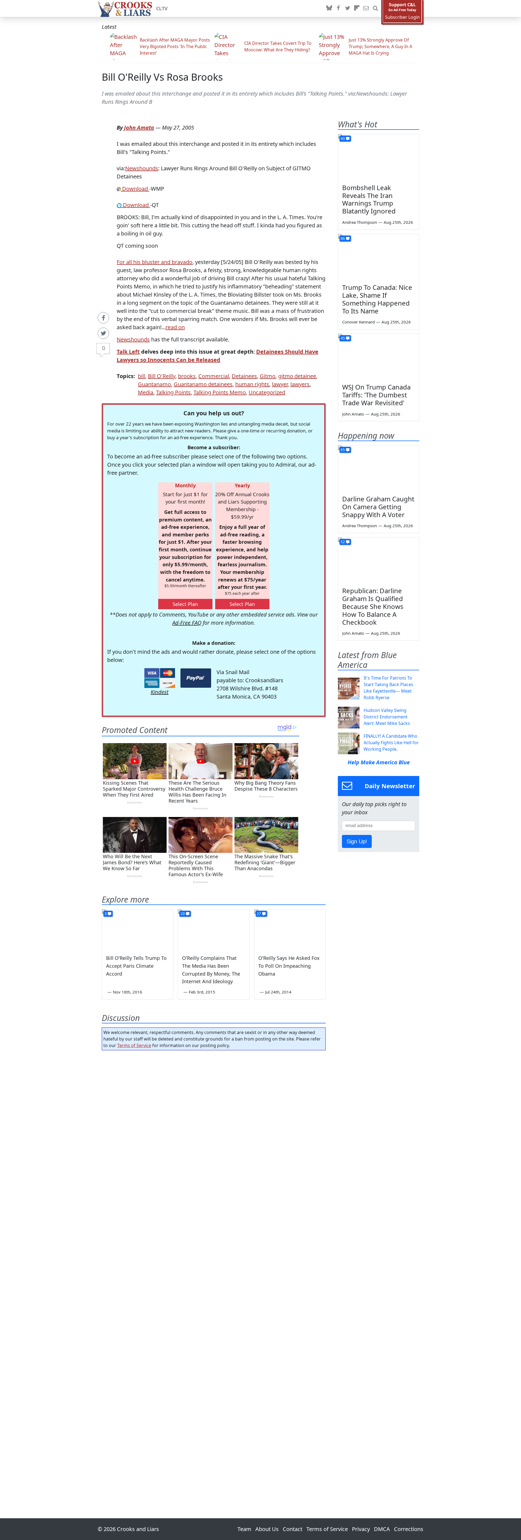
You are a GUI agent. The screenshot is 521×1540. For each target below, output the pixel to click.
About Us (267, 1529)
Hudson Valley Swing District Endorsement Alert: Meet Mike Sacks (387, 716)
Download (135, 188)
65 (343, 449)
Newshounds (141, 168)
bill (141, 376)
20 (182, 913)
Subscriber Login (402, 17)
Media (145, 392)
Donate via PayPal (195, 678)
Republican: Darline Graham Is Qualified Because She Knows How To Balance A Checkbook (373, 606)
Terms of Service (134, 1045)
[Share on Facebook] (103, 317)
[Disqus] (214, 1269)
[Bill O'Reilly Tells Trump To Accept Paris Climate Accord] (137, 929)
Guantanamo (154, 384)
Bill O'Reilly (161, 376)
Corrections (408, 1529)
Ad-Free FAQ (186, 622)
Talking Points (173, 392)
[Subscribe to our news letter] (366, 8)
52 (343, 541)
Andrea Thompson (359, 222)
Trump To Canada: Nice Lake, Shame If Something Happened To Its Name (377, 299)
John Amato (139, 127)
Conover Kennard (358, 322)
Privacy (361, 1529)
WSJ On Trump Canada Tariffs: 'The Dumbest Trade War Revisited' (376, 394)
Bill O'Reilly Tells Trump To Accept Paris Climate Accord (136, 966)
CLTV (162, 8)
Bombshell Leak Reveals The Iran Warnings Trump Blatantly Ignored (369, 199)
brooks (187, 376)
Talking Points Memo (219, 392)
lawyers (300, 384)
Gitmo (267, 376)
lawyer (280, 384)
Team (244, 1529)
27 (259, 913)
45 (343, 338)
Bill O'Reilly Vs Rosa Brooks (162, 77)
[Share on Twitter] (103, 333)
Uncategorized (267, 392)
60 (343, 138)
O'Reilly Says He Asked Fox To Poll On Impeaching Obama (289, 966)
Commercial (213, 376)
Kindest (160, 692)
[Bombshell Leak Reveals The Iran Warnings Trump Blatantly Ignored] (378, 157)
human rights (252, 384)
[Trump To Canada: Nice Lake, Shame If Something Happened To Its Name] (378, 257)
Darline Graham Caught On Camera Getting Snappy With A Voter (378, 506)
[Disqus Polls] (214, 1125)
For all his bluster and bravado (154, 262)
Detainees (244, 376)
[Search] (375, 8)
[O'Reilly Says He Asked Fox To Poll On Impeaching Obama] (289, 929)
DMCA (382, 1529)
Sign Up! (357, 841)
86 (343, 238)
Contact (292, 1529)
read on (175, 327)
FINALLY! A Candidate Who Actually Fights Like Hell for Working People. (391, 742)
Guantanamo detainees (203, 384)
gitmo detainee (297, 376)
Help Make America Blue (379, 762)
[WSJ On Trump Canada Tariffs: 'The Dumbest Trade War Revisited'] (378, 356)
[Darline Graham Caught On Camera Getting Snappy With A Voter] (378, 468)
